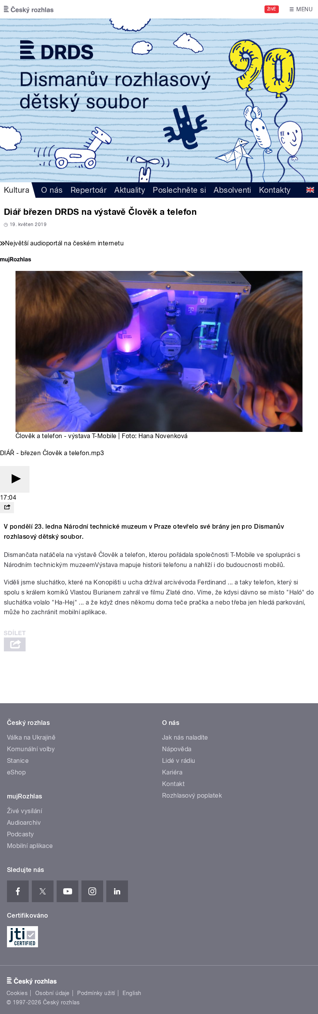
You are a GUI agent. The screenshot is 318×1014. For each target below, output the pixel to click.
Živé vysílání (24, 811)
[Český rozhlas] (29, 9)
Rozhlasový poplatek (192, 795)
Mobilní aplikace (30, 846)
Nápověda (177, 749)
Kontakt (173, 784)
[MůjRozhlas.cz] (15, 260)
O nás (51, 190)
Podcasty (20, 834)
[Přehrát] (14, 479)
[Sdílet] (7, 507)
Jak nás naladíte (185, 737)
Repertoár (89, 190)
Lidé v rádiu (178, 760)
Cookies (17, 993)
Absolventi (232, 190)
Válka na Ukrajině (31, 737)
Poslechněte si (179, 190)
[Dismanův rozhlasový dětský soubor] (159, 100)
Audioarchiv (24, 822)
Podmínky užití (96, 993)
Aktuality (129, 190)
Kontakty (275, 190)
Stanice (18, 760)
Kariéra (172, 772)
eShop (16, 772)
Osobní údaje (52, 993)
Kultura (16, 190)
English (132, 993)
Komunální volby (31, 749)
